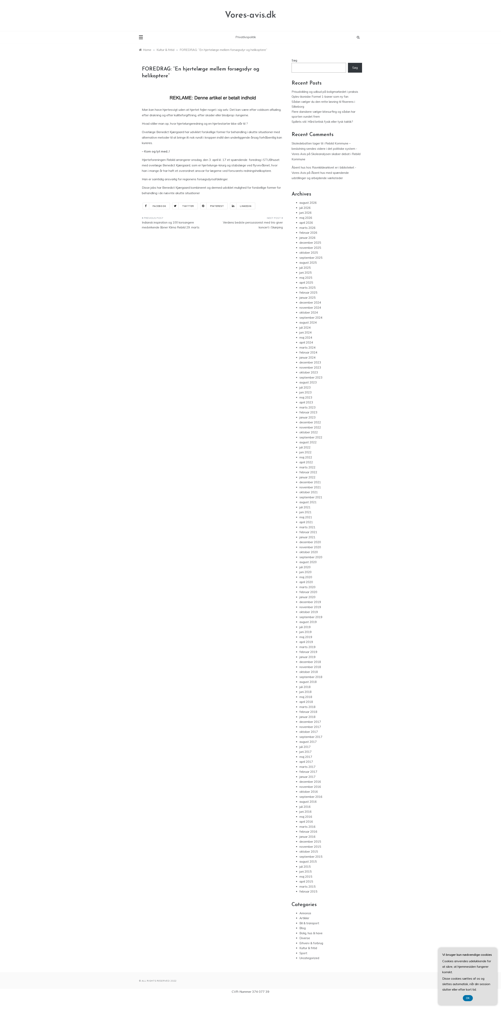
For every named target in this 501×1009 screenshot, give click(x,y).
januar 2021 (307, 537)
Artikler (304, 918)
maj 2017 (305, 757)
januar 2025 (307, 297)
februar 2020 (308, 592)
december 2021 (310, 482)
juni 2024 (305, 332)
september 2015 (310, 856)
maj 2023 (305, 397)
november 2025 (310, 248)
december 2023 (310, 362)
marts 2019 (307, 647)
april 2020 (306, 582)
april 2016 (306, 821)
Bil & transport (309, 923)
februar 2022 (308, 472)
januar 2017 (307, 777)
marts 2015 (307, 886)
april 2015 (306, 881)
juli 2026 (305, 208)
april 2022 (306, 462)
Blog (302, 928)
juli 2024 (305, 327)
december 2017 (310, 722)
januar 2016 (307, 837)
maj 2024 (305, 337)
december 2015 (310, 841)
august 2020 (308, 562)
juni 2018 (305, 692)
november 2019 (310, 607)
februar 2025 (308, 292)
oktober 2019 (308, 612)
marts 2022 (307, 467)
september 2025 (310, 258)
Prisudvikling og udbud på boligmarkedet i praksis (325, 92)
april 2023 (306, 402)
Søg (294, 60)
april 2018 (306, 702)
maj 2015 (305, 876)
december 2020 (310, 542)
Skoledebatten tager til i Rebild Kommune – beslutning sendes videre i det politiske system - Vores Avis (324, 149)
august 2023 (308, 382)
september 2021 (310, 497)
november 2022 (310, 427)
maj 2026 (305, 218)
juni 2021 (305, 512)
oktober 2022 (308, 432)
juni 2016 (305, 811)
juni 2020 (305, 572)
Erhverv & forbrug (311, 943)
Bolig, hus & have (311, 933)
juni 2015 (305, 871)
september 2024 (310, 317)
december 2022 (310, 422)
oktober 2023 (308, 372)
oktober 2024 (308, 312)
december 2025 (310, 242)
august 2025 (308, 262)
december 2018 (310, 662)
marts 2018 (307, 707)
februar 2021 (308, 532)
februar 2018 (308, 712)
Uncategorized (309, 958)
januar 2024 (307, 357)
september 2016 (310, 797)
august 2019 (308, 622)
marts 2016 (307, 827)
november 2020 (310, 547)
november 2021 (310, 487)
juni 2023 (305, 392)
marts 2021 (307, 527)
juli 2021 (305, 507)
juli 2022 (305, 447)
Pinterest (217, 206)
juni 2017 (305, 752)
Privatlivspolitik (245, 37)
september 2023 (310, 377)
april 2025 (306, 282)
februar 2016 (308, 831)
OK (468, 998)
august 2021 (308, 502)
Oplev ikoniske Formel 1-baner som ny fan (320, 96)
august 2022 (308, 442)
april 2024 (306, 342)
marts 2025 (307, 287)
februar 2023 (308, 412)
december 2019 (310, 602)
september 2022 (310, 437)
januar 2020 (307, 597)
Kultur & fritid (308, 948)
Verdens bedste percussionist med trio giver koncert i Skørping (253, 225)
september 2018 (310, 677)
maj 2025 (305, 278)
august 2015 (308, 861)
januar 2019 (307, 657)
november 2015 (310, 846)
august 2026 (308, 203)
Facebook (159, 206)
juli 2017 (305, 747)
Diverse (304, 938)
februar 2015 (308, 891)
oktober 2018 (308, 672)
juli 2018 (305, 687)
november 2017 (310, 727)
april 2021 (306, 522)
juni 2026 (305, 213)
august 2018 (308, 682)
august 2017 (308, 742)
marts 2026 (307, 228)
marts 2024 (307, 347)
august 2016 (308, 801)
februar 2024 (308, 352)
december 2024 (310, 302)
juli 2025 (305, 268)
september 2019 (310, 617)
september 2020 (310, 557)
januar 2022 (307, 477)
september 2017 (310, 737)
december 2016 (310, 782)
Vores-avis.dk (250, 15)
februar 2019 (308, 652)
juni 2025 (305, 272)
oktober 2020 (308, 552)
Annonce (305, 913)
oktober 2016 (308, 791)
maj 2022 (305, 457)
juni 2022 (305, 452)
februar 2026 (308, 232)
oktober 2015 (308, 851)
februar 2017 (308, 772)
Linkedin (245, 206)
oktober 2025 (308, 252)
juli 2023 (305, 387)
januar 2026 (307, 238)
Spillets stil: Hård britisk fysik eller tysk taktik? (322, 122)
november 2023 (310, 367)
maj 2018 (305, 697)
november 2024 (310, 307)
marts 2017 (307, 767)
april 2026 (306, 223)
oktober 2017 (308, 732)
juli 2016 (305, 807)
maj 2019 (305, 637)
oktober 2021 (308, 492)
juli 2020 (305, 567)
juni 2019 (305, 632)
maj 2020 (305, 577)
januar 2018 (307, 717)
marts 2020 (307, 587)
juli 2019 (305, 627)
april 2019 (306, 642)
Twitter (188, 206)
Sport (303, 953)
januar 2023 (307, 417)
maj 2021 (305, 517)
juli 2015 (305, 866)
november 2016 (310, 787)
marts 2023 (307, 407)
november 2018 (310, 667)
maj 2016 (305, 817)
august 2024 (308, 322)
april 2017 (306, 762)
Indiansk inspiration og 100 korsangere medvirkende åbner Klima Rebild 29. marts (170, 225)
